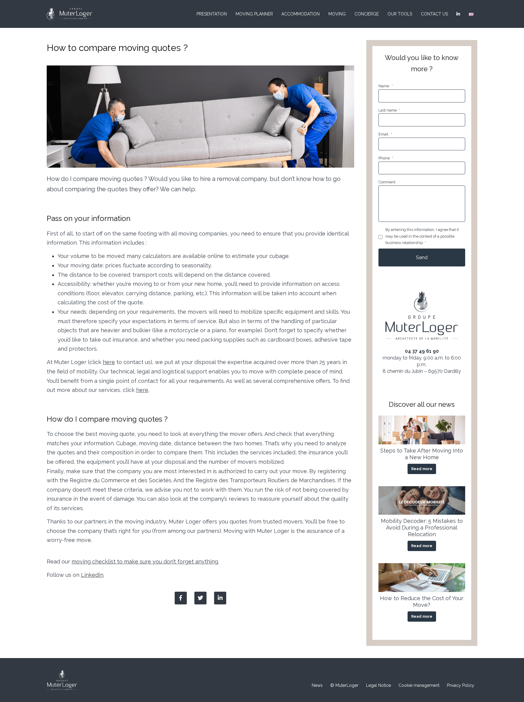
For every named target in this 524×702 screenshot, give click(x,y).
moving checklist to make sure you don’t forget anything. (145, 561)
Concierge (366, 14)
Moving (337, 14)
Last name (389, 110)
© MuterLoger (344, 685)
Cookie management (418, 685)
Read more (421, 469)
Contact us (434, 14)
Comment (386, 182)
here (109, 362)
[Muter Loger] (69, 14)
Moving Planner (254, 14)
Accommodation (300, 14)
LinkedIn (92, 575)
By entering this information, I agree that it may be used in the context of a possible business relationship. (422, 236)
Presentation (211, 14)
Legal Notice (378, 685)
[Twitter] (200, 598)
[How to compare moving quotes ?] (220, 598)
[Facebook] (181, 598)
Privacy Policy (460, 685)
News (317, 685)
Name (385, 86)
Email (385, 134)
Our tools (400, 14)
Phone (385, 158)
